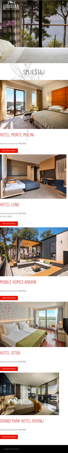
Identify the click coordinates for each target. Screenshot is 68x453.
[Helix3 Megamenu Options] (62, 2)
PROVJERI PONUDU (8, 151)
